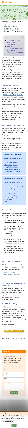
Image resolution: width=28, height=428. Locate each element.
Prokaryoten (6, 274)
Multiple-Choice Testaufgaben (11, 43)
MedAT (10, 26)
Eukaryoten (16, 274)
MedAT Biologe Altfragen (15, 52)
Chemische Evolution (9, 272)
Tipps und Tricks (11, 46)
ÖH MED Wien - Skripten (17, 338)
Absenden (14, 392)
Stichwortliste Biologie (13, 40)
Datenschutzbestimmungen (7, 421)
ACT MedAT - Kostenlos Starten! (14, 331)
